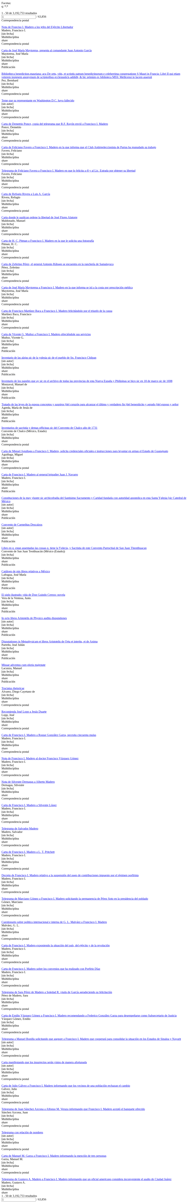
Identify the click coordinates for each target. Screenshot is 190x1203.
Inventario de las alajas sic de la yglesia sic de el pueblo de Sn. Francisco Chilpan (48, 357)
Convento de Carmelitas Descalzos (21, 524)
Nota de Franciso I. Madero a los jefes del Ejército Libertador (37, 27)
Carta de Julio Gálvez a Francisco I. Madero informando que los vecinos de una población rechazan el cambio (65, 1085)
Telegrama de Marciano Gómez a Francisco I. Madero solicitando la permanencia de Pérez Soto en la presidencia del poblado (74, 898)
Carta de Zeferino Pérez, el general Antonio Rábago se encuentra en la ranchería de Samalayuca (57, 264)
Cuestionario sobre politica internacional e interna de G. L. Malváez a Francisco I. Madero (54, 922)
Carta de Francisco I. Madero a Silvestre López (29, 805)
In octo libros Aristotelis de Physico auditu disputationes (34, 618)
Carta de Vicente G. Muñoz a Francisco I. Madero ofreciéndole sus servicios (46, 334)
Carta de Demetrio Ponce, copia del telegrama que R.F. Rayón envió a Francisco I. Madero (54, 123)
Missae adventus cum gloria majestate (23, 664)
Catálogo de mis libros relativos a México (25, 571)
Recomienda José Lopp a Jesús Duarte (24, 711)
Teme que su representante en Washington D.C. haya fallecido (37, 100)
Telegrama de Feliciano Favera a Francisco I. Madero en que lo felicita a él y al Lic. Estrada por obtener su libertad (68, 170)
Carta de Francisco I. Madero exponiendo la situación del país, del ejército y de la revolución (55, 945)
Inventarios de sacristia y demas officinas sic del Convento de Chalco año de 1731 (49, 427)
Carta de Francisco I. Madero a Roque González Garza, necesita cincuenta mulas (48, 735)
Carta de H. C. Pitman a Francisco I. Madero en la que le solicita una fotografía (47, 240)
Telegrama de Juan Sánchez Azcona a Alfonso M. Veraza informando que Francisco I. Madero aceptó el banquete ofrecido (73, 1109)
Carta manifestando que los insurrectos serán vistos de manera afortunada (44, 1062)
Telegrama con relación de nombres (22, 1132)
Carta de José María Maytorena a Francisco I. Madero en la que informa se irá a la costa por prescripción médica (67, 287)
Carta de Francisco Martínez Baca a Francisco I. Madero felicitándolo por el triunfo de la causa (56, 310)
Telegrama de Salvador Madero (19, 828)
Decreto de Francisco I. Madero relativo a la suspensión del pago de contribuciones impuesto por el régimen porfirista (70, 875)
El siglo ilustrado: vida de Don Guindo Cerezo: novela (33, 594)
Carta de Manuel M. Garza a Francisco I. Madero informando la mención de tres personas (53, 1155)
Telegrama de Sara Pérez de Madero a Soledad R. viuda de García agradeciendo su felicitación (56, 992)
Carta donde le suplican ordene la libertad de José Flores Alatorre (39, 217)
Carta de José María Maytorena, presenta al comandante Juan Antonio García (46, 50)
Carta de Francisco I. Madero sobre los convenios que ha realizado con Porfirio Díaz (50, 968)
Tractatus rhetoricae (12, 688)
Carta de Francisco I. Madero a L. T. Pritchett (28, 851)
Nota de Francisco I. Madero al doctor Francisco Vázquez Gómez (39, 758)
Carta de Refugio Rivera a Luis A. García (25, 194)
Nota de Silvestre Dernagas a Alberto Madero (28, 781)
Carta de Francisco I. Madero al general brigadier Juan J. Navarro (39, 474)
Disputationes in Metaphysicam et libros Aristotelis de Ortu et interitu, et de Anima (49, 641)
